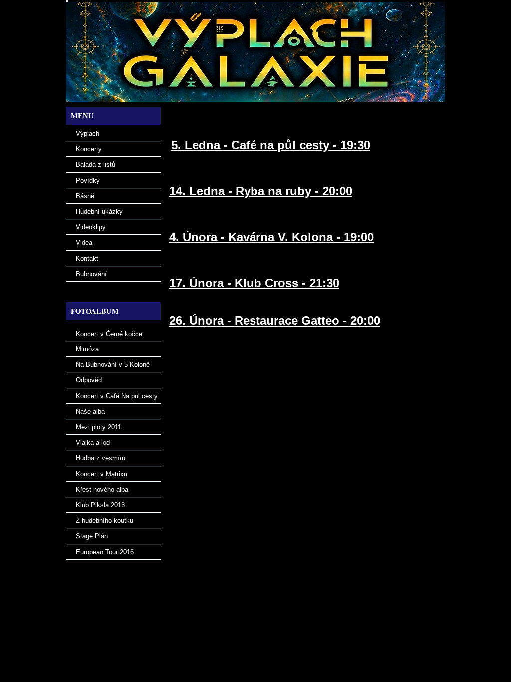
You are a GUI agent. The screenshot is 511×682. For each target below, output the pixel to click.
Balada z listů (95, 164)
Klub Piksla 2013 (100, 505)
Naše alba (90, 411)
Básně (85, 196)
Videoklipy (91, 227)
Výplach (87, 133)
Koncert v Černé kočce (109, 334)
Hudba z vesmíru (100, 458)
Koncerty (89, 149)
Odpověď (89, 380)
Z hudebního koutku (104, 520)
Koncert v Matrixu (101, 474)
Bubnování (91, 274)
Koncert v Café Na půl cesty (117, 396)
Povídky (88, 180)
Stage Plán (92, 536)
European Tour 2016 (105, 552)
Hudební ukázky (99, 211)
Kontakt (87, 258)
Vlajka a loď (93, 442)
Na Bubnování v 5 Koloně (113, 364)
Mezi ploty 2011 (98, 427)
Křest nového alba (102, 489)
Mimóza (87, 349)
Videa (84, 242)
